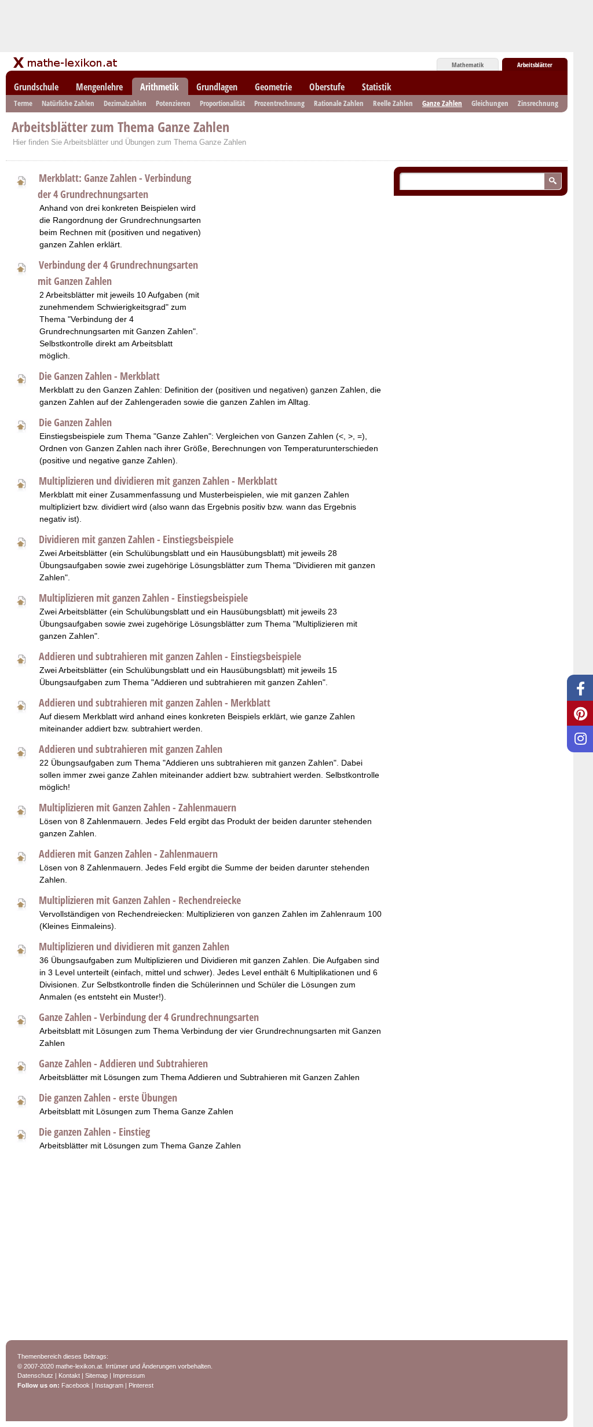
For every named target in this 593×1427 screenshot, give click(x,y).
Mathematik (468, 64)
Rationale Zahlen (339, 103)
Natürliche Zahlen (68, 103)
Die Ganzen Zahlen (75, 422)
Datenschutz (35, 1375)
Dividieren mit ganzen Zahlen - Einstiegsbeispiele (136, 539)
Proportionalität (222, 103)
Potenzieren (173, 103)
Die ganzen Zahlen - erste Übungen (108, 1097)
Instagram (109, 1385)
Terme (23, 103)
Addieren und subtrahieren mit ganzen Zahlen (130, 749)
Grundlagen (216, 87)
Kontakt (69, 1375)
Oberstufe (327, 87)
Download (21, 180)
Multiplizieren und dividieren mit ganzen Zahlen (134, 946)
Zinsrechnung (538, 103)
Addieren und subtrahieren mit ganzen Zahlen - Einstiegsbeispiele (170, 656)
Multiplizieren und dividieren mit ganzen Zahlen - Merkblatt (158, 481)
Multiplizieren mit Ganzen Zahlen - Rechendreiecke (140, 900)
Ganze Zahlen (442, 103)
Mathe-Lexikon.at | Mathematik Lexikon (66, 62)
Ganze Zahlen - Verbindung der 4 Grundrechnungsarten (149, 1017)
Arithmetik (159, 87)
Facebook (75, 1385)
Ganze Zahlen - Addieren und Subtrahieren (123, 1063)
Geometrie (273, 87)
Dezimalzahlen (125, 103)
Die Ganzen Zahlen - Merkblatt (99, 376)
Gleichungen (489, 103)
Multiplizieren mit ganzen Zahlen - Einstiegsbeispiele (143, 598)
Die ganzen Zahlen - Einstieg (94, 1132)
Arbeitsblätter (534, 64)
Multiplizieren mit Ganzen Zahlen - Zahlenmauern (137, 807)
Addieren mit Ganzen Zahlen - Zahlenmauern (128, 854)
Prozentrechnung (279, 103)
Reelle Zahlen (393, 103)
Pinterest (141, 1385)
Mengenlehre (99, 87)
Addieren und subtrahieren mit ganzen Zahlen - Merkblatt (154, 702)
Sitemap (96, 1375)
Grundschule (36, 87)
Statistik (376, 87)
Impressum (129, 1375)
